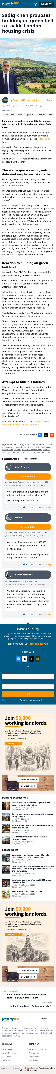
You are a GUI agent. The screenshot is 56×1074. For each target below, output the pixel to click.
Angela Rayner (38, 444)
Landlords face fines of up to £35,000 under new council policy (31, 881)
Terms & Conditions (37, 1049)
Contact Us (6, 1060)
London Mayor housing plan (28, 452)
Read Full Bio (28, 476)
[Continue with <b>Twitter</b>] (31, 659)
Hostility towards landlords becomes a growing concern (29, 838)
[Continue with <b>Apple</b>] (24, 659)
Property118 (18, 1068)
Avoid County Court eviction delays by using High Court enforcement (26, 996)
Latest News (7, 1049)
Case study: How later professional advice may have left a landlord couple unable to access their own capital (33, 868)
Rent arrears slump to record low (27, 891)
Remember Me (11, 700)
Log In (28, 694)
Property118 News (45, 115)
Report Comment (36, 507)
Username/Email (9, 672)
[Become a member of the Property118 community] (28, 743)
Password (6, 682)
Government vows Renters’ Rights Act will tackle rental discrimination (31, 804)
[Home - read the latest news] (17, 4)
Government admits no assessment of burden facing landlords (32, 815)
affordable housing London (19, 444)
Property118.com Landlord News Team (33, 100)
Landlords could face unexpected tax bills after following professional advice (30, 856)
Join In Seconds (39, 643)
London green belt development (28, 449)
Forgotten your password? (31, 700)
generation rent (22, 447)
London (19, 115)
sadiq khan (46, 452)
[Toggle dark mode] (35, 4)
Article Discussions (10, 1053)
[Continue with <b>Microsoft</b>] (37, 659)
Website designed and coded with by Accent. (37, 1069)
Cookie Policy (34, 1056)
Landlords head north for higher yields (29, 1006)
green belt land (36, 447)
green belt (45, 138)
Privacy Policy (35, 1053)
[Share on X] (46, 435)
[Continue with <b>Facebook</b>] (18, 659)
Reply (48, 507)
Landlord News (8, 115)
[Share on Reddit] (52, 435)
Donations (6, 1056)
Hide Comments (30, 459)
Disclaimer (33, 1060)
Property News (30, 115)
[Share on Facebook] (40, 435)
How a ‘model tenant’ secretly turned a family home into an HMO (32, 826)
